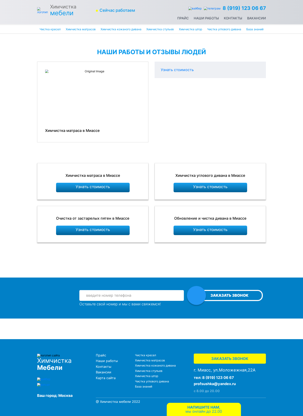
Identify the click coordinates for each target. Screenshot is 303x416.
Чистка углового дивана (224, 29)
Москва (65, 395)
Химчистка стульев (160, 29)
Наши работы (206, 18)
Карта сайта (106, 378)
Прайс (183, 18)
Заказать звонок (229, 295)
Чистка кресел (50, 29)
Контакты (233, 18)
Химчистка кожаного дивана (121, 29)
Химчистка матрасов (81, 29)
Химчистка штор (190, 29)
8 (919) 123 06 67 (244, 8)
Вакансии (256, 18)
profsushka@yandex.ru (215, 384)
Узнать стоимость (177, 70)
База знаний (254, 29)
